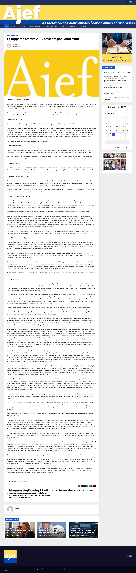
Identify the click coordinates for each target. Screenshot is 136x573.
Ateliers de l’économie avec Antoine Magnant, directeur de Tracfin (83, 532)
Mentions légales (60, 569)
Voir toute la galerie (109, 171)
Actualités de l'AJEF (12, 35)
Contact (82, 26)
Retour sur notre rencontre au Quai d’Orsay (19, 531)
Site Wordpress (7, 569)
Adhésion (23, 26)
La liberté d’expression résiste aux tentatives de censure (72, 490)
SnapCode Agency (49, 569)
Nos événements (36, 26)
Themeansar (29, 569)
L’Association (51, 26)
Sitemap (6, 570)
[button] (130, 26)
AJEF (16, 44)
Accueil (13, 26)
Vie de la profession (67, 26)
